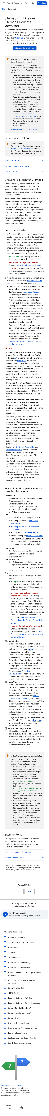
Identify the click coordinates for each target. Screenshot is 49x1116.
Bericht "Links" (13, 1018)
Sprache (9, 1105)
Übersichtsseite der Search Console (21, 943)
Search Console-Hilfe (17, 3)
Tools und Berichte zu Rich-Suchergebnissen (24, 1003)
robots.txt (21, 361)
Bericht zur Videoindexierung (19, 968)
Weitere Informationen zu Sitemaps (24, 130)
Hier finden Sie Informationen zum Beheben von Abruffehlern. (27, 634)
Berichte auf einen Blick (17, 938)
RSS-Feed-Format (32, 532)
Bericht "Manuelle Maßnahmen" (19, 1008)
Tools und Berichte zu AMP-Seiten (21, 998)
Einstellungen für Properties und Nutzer (22, 1028)
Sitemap (19, 38)
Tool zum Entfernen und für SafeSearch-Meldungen (23, 981)
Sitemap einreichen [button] (12, 160)
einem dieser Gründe (30, 292)
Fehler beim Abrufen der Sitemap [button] (17, 852)
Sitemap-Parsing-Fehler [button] (14, 858)
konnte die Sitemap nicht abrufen (29, 265)
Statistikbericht (14, 948)
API (15, 358)
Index (30, 649)
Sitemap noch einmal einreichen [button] (17, 166)
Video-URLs (29, 447)
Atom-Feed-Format (34, 536)
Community (12, 9)
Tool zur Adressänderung (17, 1033)
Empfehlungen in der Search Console (22, 1038)
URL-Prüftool (12, 953)
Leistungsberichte (14, 958)
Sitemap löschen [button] (11, 171)
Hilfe (3, 9)
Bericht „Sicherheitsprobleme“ (19, 1013)
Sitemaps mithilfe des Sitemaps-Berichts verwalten (24, 974)
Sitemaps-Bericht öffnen (24, 48)
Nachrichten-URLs (14, 450)
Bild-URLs (19, 447)
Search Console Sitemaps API (22, 149)
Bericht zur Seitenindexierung (19, 963)
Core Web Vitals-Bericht (17, 988)
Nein (29, 891)
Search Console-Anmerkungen (19, 1043)
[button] (3, 3)
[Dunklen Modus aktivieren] (21, 1108)
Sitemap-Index (17, 526)
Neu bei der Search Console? (11, 1085)
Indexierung (36, 720)
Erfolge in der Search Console (19, 1023)
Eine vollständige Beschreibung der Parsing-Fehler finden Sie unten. (27, 620)
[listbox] (11, 1108)
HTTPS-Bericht (13, 993)
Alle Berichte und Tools (13, 932)
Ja (18, 891)
